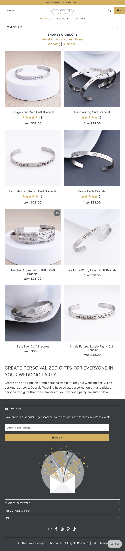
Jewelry (47, 39)
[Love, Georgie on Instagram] (62, 529)
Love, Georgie (36, 543)
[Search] (110, 10)
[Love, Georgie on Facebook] (56, 529)
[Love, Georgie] (62, 10)
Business (69, 44)
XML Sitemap (100, 543)
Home (79, 39)
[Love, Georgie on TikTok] (74, 529)
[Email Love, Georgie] (50, 529)
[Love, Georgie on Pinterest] (68, 529)
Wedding (54, 44)
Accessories (64, 39)
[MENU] (1, 10)
